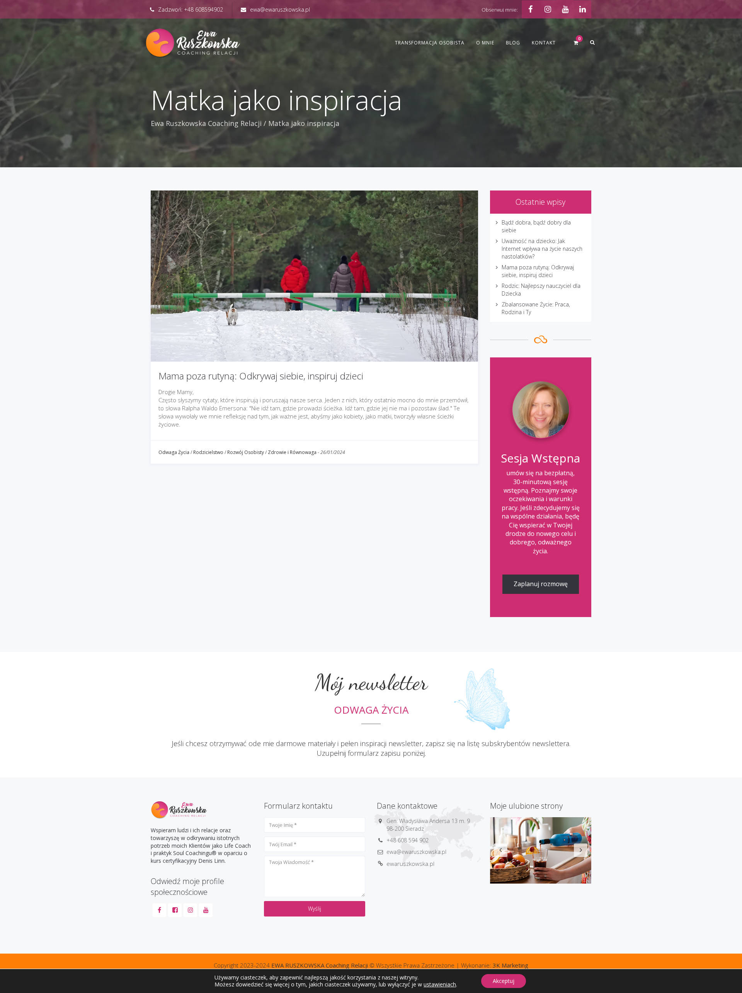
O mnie (485, 42)
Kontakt (544, 42)
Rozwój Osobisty (245, 452)
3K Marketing (510, 965)
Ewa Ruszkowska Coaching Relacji (206, 123)
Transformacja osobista (430, 42)
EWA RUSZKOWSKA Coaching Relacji (319, 965)
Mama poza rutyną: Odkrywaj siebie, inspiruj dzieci (260, 375)
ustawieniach (440, 984)
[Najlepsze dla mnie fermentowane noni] (541, 850)
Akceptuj (503, 980)
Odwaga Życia (173, 452)
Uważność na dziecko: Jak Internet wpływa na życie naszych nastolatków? (542, 248)
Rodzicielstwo (208, 452)
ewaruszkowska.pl (410, 863)
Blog (513, 42)
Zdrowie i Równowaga (292, 452)
